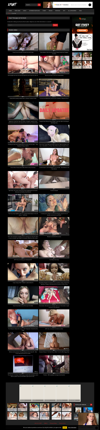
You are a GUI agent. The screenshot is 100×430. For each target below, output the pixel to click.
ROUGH (50, 10)
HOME (10, 10)
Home (9, 13)
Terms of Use (62, 423)
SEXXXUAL (57, 10)
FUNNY (44, 10)
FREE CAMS (17, 10)
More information (72, 427)
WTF (64, 10)
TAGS (80, 10)
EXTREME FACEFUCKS (34, 10)
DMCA (45, 423)
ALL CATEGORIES (72, 10)
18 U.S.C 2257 (38, 423)
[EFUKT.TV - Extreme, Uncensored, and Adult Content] (12, 5)
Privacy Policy (53, 423)
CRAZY (24, 10)
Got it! (64, 427)
